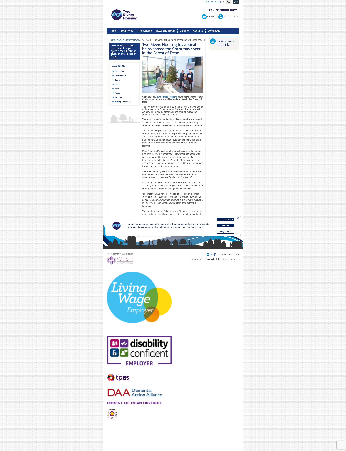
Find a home (144, 30)
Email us (211, 16)
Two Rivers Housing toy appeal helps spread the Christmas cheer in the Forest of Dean (123, 51)
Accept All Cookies (225, 219)
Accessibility (212, 259)
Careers (184, 30)
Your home (127, 30)
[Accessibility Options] (236, 2)
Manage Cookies (225, 232)
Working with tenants (123, 102)
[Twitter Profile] (211, 254)
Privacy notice (197, 259)
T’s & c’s (223, 259)
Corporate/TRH (121, 76)
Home (113, 30)
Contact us (214, 30)
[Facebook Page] (215, 254)
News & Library (124, 40)
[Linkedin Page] (208, 254)
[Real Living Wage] (139, 330)
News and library (165, 30)
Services (118, 97)
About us (198, 30)
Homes (117, 84)
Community (119, 71)
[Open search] (228, 2)
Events (117, 80)
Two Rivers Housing (173, 15)
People (117, 93)
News (136, 40)
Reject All (225, 225)
